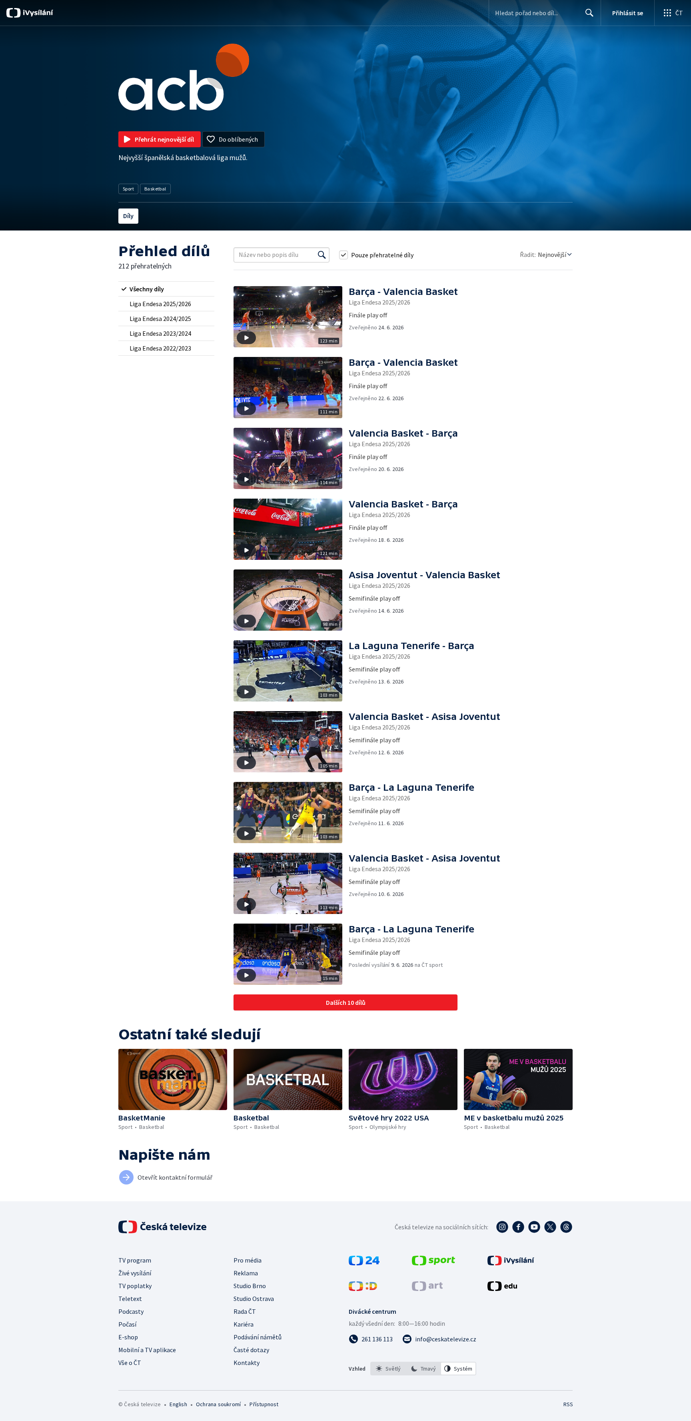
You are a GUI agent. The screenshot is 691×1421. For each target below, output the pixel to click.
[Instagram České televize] (502, 1227)
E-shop (128, 1337)
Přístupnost (264, 1404)
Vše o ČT (129, 1363)
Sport (128, 189)
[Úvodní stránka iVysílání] (37, 13)
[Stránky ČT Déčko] (363, 1289)
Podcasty (131, 1311)
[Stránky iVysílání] (510, 1263)
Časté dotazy (251, 1350)
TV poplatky (135, 1286)
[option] (388, 1369)
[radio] (166, 289)
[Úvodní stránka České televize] (163, 1227)
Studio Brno (250, 1286)
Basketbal (155, 189)
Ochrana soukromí (218, 1404)
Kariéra (244, 1324)
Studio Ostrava (254, 1299)
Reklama (246, 1273)
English (178, 1404)
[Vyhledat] (322, 255)
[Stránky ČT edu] (502, 1289)
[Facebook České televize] (518, 1227)
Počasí (127, 1324)
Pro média (248, 1260)
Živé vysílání (134, 1273)
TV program (134, 1260)
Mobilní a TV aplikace (147, 1350)
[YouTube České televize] (534, 1227)
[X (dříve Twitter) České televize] (550, 1227)
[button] (291, 316)
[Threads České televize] (566, 1227)
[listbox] (423, 1368)
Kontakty (247, 1363)
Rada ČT (245, 1311)
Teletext (130, 1299)
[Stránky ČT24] (364, 1263)
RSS (568, 1404)
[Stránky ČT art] (427, 1289)
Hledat (589, 13)
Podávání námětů (258, 1337)
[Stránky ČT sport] (433, 1263)
